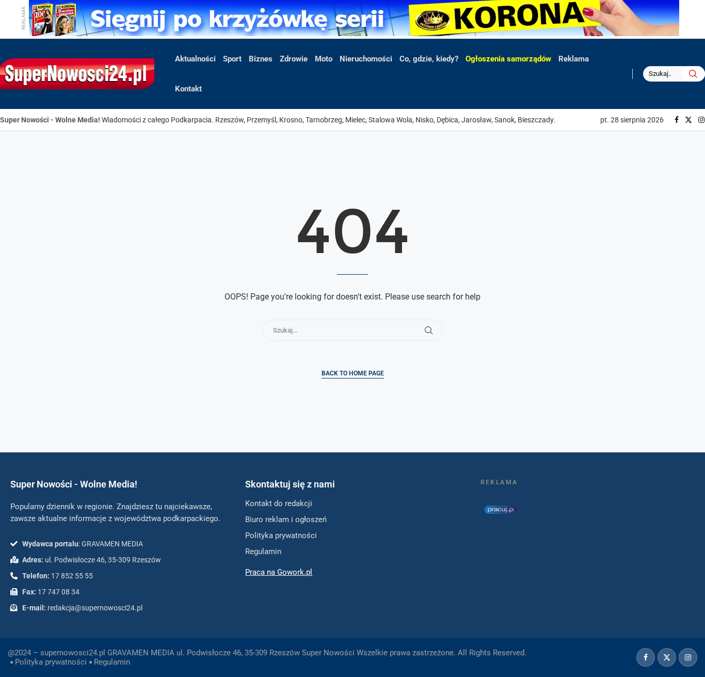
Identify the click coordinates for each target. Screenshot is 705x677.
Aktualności (195, 59)
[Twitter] (688, 120)
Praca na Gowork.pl (278, 572)
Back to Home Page (353, 373)
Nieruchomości (366, 59)
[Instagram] (701, 120)
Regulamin (112, 662)
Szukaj (693, 74)
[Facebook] (676, 120)
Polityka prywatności (51, 662)
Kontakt (188, 88)
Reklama (573, 59)
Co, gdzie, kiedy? (428, 59)
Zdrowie (294, 59)
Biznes (261, 59)
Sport (232, 59)
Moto (323, 59)
